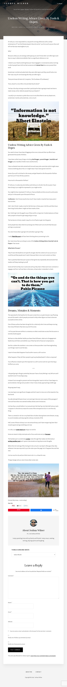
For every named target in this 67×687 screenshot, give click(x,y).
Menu (60, 3)
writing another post (14, 441)
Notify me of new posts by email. (16, 644)
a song (28, 439)
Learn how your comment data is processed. (43, 656)
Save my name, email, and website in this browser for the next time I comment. (30, 631)
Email (10, 612)
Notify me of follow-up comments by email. (19, 637)
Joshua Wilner (16, 3)
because (47, 434)
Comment (11, 575)
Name (10, 602)
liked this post (16, 236)
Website (10, 621)
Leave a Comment (49, 27)
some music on (20, 429)
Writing (15, 27)
